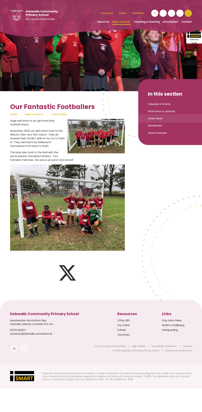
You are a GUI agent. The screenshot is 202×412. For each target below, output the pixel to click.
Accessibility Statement (164, 346)
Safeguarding (170, 330)
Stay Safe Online (171, 320)
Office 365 (123, 320)
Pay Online (123, 325)
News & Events (34, 114)
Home (13, 114)
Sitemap (187, 346)
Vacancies (123, 334)
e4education (185, 350)
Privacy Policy (119, 346)
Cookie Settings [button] (102, 346)
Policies (121, 330)
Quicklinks (138, 13)
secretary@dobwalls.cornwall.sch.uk (31, 333)
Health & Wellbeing (173, 325)
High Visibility (139, 346)
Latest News (59, 114)
